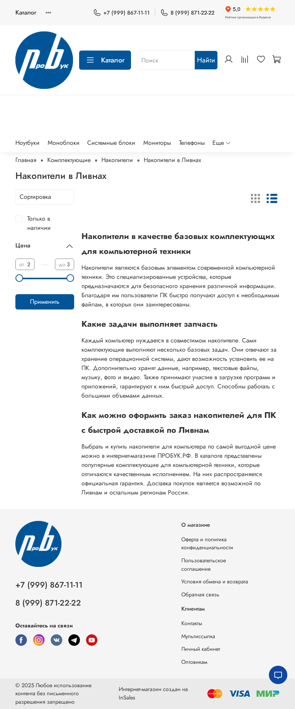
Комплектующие (69, 160)
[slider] (19, 278)
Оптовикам (194, 662)
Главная (25, 160)
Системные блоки (111, 142)
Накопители (117, 160)
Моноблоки (64, 142)
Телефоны (192, 142)
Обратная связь (200, 594)
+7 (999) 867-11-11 (126, 12)
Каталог (25, 12)
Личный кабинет (200, 649)
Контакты (191, 623)
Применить (45, 301)
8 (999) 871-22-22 (192, 12)
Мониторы (157, 142)
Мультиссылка (198, 636)
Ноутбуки (27, 142)
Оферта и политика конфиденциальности (207, 543)
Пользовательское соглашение (203, 565)
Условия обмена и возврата (214, 581)
